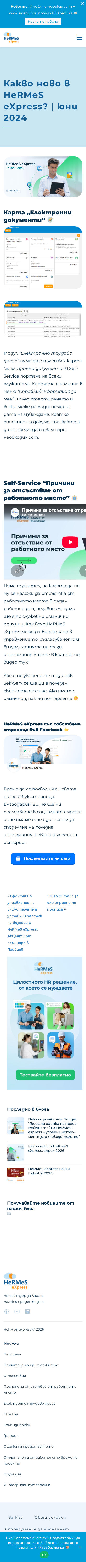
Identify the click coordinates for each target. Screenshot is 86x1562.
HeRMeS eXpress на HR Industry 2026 (49, 1171)
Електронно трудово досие (30, 1403)
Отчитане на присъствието (31, 1365)
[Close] (82, 3)
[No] (80, 1547)
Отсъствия (15, 1376)
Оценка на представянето (29, 1446)
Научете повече (43, 21)
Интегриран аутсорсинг (27, 1485)
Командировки (17, 1425)
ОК (44, 1555)
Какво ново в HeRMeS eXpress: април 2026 (48, 1148)
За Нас (16, 1517)
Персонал (12, 1354)
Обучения (12, 1474)
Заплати (11, 1414)
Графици (11, 1436)
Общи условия (50, 1517)
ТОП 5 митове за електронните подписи (63, 903)
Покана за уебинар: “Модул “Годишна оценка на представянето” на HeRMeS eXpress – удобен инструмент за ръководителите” (54, 1128)
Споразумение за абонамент (37, 1529)
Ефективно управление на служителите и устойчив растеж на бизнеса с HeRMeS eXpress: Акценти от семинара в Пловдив (24, 923)
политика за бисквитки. (47, 1547)
